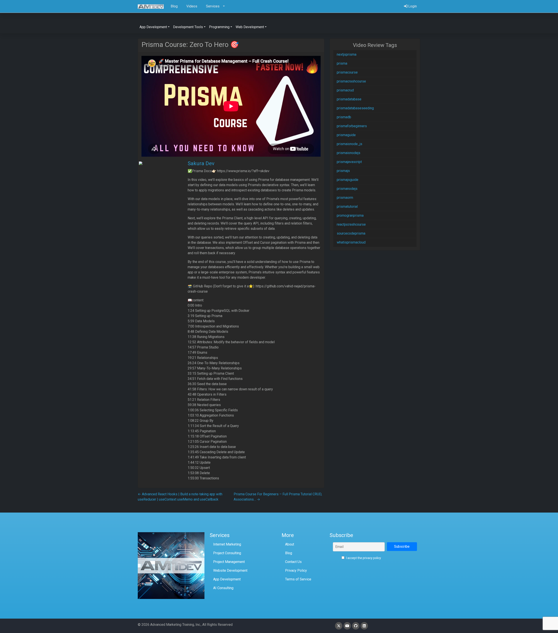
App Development (227, 579)
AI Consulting (223, 588)
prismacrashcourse (351, 81)
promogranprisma (350, 215)
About (289, 544)
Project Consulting (227, 553)
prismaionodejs (348, 153)
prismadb (344, 117)
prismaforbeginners (352, 126)
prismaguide (346, 135)
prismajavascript (349, 162)
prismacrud (345, 90)
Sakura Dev (201, 163)
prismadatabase (349, 99)
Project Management (229, 562)
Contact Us (293, 562)
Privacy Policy (296, 570)
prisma (342, 63)
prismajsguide (347, 180)
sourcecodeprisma (351, 233)
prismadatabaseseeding (355, 108)
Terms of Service (298, 579)
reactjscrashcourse (351, 224)
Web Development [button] (250, 27)
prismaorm (345, 198)
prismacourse (347, 72)
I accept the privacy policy (363, 558)
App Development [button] (153, 27)
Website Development (230, 570)
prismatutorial (347, 206)
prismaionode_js (349, 144)
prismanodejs (347, 189)
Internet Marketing (227, 544)
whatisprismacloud (351, 242)
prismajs (343, 171)
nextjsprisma (346, 54)
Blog (288, 553)
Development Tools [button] (188, 27)
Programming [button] (219, 27)
